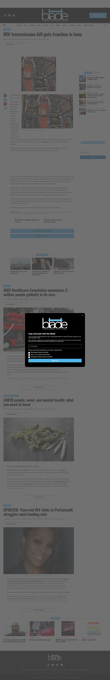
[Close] (82, 315)
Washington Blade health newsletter (41, 357)
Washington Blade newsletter (39, 352)
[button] (55, 353)
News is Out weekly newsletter (40, 354)
